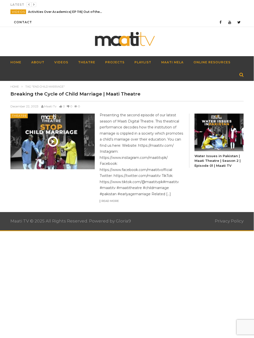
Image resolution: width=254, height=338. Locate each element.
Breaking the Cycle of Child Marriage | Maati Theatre (75, 94)
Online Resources (211, 62)
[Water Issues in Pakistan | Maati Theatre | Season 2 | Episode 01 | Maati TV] (219, 132)
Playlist (142, 62)
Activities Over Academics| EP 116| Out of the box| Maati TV (65, 12)
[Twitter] (239, 22)
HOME (15, 62)
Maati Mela (172, 62)
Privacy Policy (229, 220)
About (37, 62)
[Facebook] (220, 22)
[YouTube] (229, 22)
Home (14, 86)
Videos (18, 12)
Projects (115, 62)
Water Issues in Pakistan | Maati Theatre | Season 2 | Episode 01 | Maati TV (217, 161)
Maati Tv (50, 106)
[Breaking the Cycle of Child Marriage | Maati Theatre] (52, 141)
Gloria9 (123, 220)
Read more (110, 201)
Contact (23, 22)
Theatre (86, 62)
